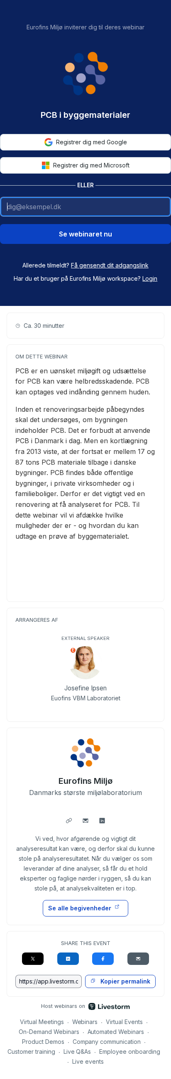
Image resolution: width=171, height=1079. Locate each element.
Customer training (31, 1051)
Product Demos (43, 1041)
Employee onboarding (129, 1051)
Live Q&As (77, 1051)
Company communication (107, 1041)
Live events (88, 1061)
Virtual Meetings (42, 1021)
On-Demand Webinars (49, 1031)
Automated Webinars (116, 1031)
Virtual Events (124, 1021)
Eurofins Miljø (86, 781)
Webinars (85, 1021)
